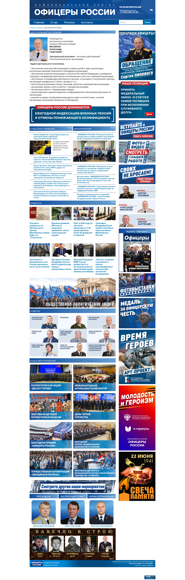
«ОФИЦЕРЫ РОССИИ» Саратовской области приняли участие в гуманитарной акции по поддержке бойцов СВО (96, 188)
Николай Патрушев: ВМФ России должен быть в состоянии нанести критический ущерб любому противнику (84, 265)
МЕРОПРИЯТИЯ (82, 128)
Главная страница (36, 27)
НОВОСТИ (35, 203)
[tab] (51, 136)
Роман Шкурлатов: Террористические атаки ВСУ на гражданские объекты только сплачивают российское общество (53, 175)
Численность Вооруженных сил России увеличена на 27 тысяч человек (39, 263)
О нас (54, 22)
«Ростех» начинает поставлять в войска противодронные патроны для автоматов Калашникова (105, 266)
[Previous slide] (34, 548)
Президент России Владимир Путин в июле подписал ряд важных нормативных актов (61, 264)
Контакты (87, 22)
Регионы (69, 22)
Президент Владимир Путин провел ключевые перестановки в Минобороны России (104, 229)
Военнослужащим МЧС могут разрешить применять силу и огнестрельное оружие (60, 229)
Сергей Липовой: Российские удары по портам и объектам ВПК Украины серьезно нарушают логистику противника (52, 159)
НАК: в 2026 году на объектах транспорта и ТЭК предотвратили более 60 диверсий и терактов (83, 229)
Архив (69, 128)
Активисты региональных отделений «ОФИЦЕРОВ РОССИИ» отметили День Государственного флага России (93, 196)
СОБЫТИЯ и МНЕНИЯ (42, 128)
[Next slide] (110, 548)
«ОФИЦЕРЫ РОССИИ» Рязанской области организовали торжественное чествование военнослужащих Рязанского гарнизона (95, 136)
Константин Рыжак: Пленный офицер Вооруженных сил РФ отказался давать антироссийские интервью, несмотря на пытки (51, 194)
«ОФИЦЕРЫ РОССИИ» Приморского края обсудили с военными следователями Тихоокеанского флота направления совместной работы (94, 169)
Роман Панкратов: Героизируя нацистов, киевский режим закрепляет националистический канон (51, 136)
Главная (39, 22)
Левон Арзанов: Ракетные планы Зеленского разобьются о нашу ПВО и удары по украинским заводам (53, 167)
